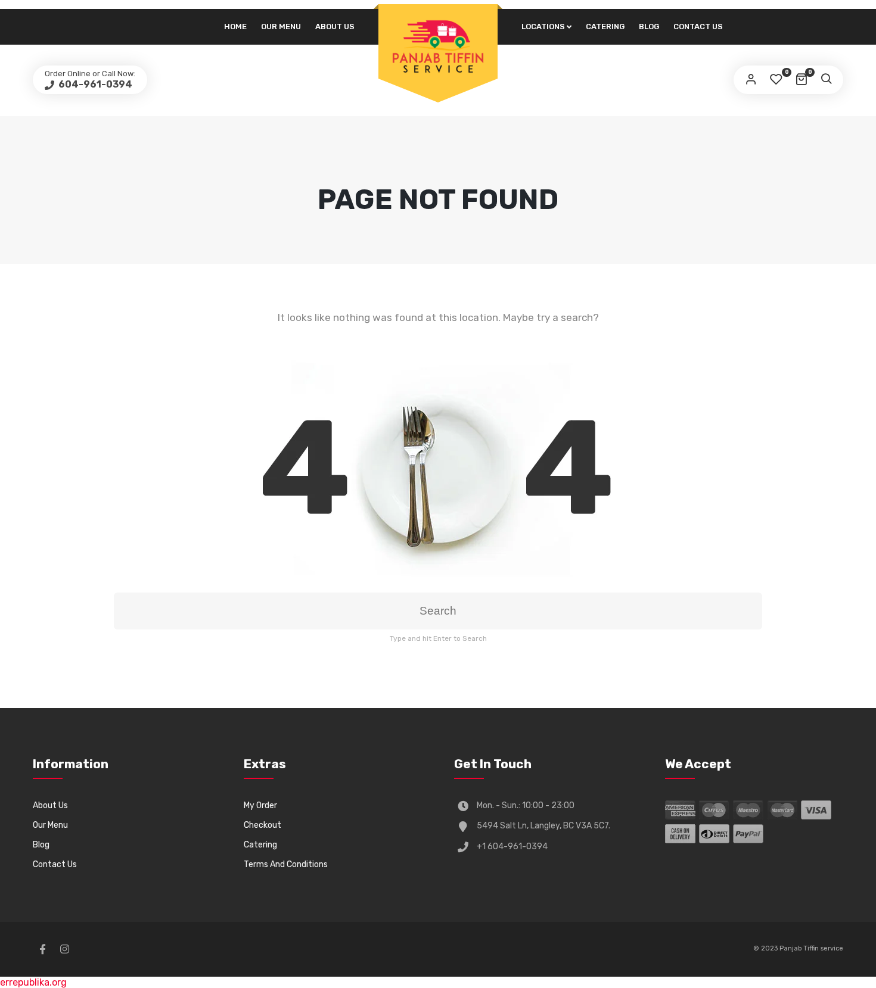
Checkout (262, 825)
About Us (335, 26)
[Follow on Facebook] (42, 949)
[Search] (826, 80)
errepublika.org (33, 982)
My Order (260, 805)
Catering (605, 26)
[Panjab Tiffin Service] (438, 46)
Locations (543, 26)
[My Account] (751, 80)
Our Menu (281, 26)
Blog (649, 26)
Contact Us (698, 26)
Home (235, 26)
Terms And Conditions (286, 864)
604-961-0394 (94, 84)
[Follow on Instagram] (64, 949)
